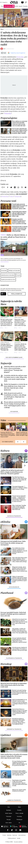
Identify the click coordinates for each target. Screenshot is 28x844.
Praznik (18, 275)
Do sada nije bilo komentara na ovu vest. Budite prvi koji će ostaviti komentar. (12, 289)
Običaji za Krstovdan (14, 270)
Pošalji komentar (16, 294)
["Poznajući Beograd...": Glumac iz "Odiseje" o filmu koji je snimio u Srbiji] (6, 490)
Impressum (14, 835)
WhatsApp (4, 196)
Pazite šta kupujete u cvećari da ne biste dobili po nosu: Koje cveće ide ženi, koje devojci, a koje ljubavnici (14, 387)
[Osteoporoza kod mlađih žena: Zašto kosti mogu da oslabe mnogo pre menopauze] (14, 531)
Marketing (9, 835)
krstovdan (4, 270)
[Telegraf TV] (20, 830)
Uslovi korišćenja (4, 261)
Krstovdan (20, 57)
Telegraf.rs (4, 2)
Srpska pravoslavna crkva (8, 279)
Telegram (17, 196)
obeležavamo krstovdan (7, 275)
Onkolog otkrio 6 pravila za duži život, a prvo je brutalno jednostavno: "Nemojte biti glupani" (13, 369)
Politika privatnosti (12, 838)
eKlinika (5, 522)
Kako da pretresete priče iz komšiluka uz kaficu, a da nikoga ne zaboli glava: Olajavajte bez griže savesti (13, 396)
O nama (4, 835)
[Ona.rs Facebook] (7, 830)
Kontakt (18, 838)
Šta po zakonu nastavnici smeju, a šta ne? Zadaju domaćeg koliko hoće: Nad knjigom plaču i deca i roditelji (14, 404)
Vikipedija (7, 113)
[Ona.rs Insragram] (16, 830)
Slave (2, 29)
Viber (11, 196)
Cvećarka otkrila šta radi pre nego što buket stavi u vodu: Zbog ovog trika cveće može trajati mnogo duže (14, 378)
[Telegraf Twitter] (11, 830)
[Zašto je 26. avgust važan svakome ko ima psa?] (6, 793)
